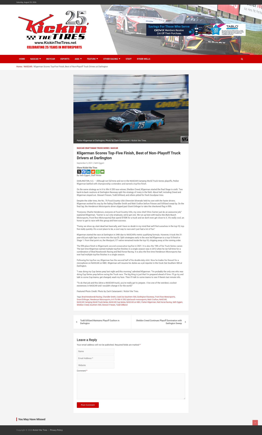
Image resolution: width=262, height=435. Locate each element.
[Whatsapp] (98, 172)
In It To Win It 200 (118, 299)
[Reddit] (93, 172)
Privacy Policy (56, 430)
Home (22, 59)
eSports (64, 59)
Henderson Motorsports (100, 299)
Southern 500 (95, 305)
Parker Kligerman (148, 302)
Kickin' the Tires (40, 430)
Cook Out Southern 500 (126, 297)
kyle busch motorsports (137, 299)
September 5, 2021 (85, 163)
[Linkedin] (88, 172)
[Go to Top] (255, 422)
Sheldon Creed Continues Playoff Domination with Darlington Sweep (159, 322)
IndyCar (50, 59)
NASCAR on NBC (133, 302)
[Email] (102, 172)
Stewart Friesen (108, 305)
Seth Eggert (99, 163)
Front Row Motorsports (165, 297)
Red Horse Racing (164, 302)
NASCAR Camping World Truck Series (92, 302)
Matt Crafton (152, 299)
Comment (82, 371)
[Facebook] (84, 172)
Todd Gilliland (121, 305)
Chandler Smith (109, 297)
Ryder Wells (143, 59)
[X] (79, 172)
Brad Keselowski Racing (92, 297)
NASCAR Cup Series (117, 302)
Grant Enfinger (83, 299)
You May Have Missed (31, 419)
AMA (77, 59)
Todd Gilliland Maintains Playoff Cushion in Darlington (99, 322)
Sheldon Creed (83, 305)
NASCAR (34, 59)
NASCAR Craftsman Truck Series (93, 148)
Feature (91, 59)
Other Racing (110, 59)
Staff (129, 59)
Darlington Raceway (145, 297)
